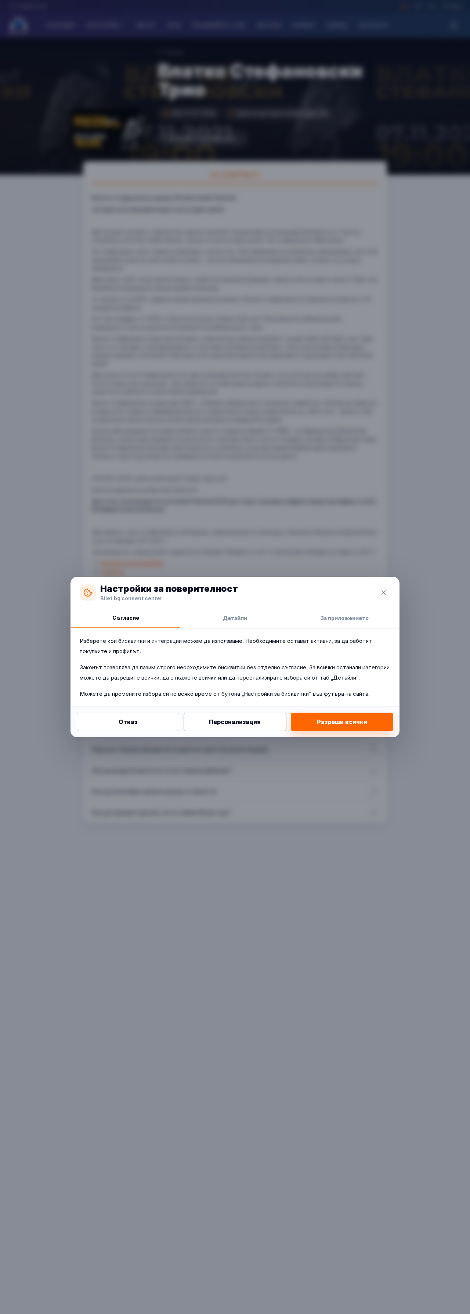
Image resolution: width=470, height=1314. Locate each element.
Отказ (128, 722)
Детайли (235, 618)
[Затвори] (383, 592)
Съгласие (125, 618)
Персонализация (235, 722)
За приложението (345, 618)
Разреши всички (342, 722)
